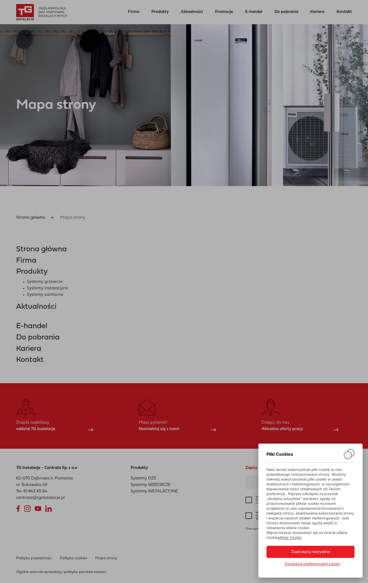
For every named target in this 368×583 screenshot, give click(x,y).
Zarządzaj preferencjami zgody (312, 563)
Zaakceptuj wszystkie (310, 551)
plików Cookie (289, 537)
